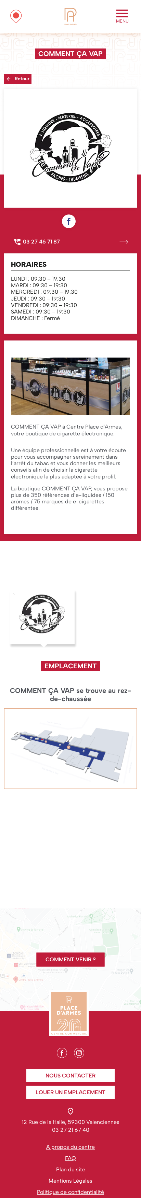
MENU (122, 21)
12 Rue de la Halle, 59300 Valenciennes (70, 1122)
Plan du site (70, 1169)
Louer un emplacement (70, 1092)
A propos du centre (70, 1147)
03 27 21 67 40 (70, 1130)
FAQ (70, 1158)
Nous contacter (70, 1075)
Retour (22, 79)
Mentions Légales (70, 1181)
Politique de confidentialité (70, 1192)
